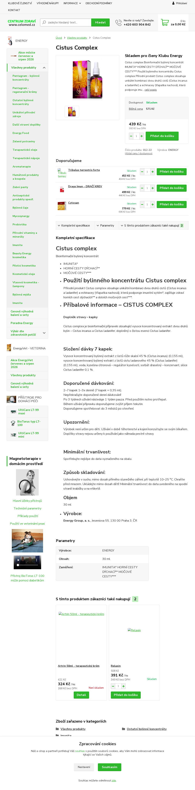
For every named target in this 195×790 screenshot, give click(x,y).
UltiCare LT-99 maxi (28, 411)
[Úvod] (22, 22)
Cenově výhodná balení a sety (22, 313)
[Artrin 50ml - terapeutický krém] (81, 634)
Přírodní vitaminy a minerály (25, 235)
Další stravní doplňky (26, 124)
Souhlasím (109, 767)
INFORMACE (71, 3)
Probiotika (19, 224)
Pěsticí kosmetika (24, 265)
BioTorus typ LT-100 (28, 423)
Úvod (59, 38)
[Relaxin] (134, 634)
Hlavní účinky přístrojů (27, 501)
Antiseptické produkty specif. (23, 197)
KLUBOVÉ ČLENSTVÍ (20, 3)
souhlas (80, 751)
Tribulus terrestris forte (84, 170)
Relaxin (116, 666)
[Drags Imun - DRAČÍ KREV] (62, 190)
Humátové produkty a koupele (26, 177)
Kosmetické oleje (24, 274)
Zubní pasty (20, 187)
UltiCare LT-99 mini (28, 435)
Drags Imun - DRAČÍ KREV (85, 186)
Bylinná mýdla (22, 294)
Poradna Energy (22, 323)
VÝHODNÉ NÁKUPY (48, 3)
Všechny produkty (23, 68)
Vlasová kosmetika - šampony (26, 284)
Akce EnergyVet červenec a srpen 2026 (22, 363)
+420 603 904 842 (137, 24)
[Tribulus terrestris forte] (62, 173)
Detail (81, 695)
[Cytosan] (62, 206)
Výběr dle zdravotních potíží (23, 333)
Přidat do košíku (162, 136)
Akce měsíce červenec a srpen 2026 (26, 56)
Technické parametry (27, 508)
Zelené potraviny (24, 141)
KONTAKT (14, 10)
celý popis (151, 90)
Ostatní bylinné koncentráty (23, 102)
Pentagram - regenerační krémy (25, 90)
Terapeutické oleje (25, 150)
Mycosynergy (21, 216)
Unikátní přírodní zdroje (24, 114)
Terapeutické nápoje (26, 158)
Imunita (17, 245)
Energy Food (21, 133)
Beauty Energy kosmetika (22, 255)
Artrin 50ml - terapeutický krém (78, 666)
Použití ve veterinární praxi (27, 524)
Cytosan (73, 203)
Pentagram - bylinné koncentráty (26, 78)
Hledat (100, 22)
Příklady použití (28, 516)
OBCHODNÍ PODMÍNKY (99, 3)
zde (114, 780)
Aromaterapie (22, 166)
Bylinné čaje (20, 208)
